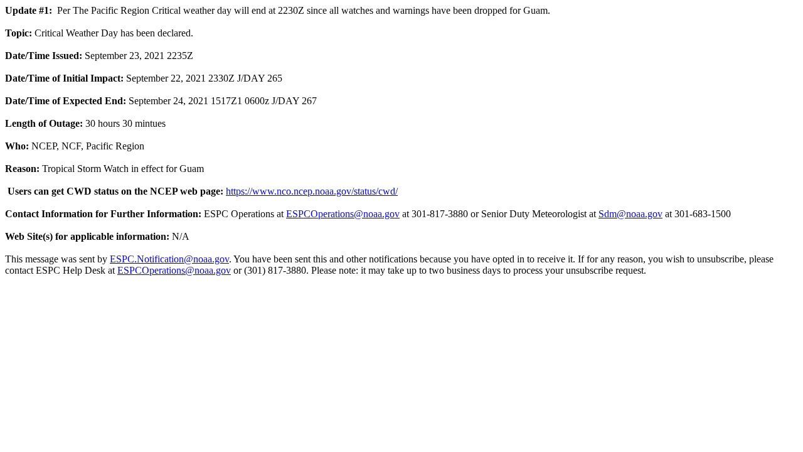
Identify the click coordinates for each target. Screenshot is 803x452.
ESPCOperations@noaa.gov (343, 213)
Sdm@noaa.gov (630, 213)
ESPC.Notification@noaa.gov (169, 259)
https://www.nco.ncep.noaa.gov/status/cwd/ (312, 191)
